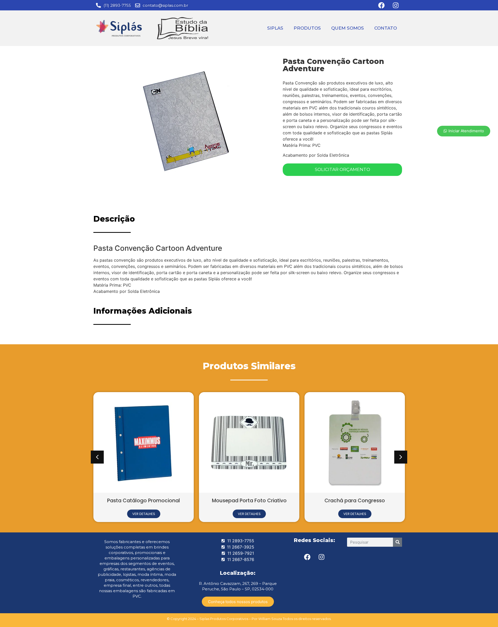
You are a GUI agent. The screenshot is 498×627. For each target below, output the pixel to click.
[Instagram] (321, 557)
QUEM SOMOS (347, 28)
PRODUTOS (307, 28)
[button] (97, 457)
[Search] (397, 542)
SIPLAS (275, 28)
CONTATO (385, 28)
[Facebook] (307, 557)
